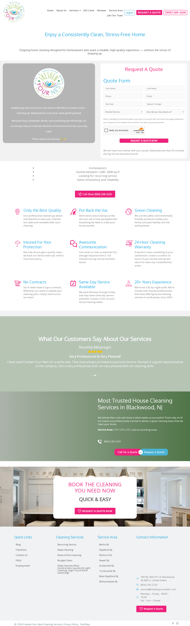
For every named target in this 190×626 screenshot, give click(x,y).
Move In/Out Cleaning (69, 555)
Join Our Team (115, 15)
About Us (61, 10)
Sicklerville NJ (106, 565)
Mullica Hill (105, 555)
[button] (80, 10)
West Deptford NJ (108, 576)
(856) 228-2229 (149, 584)
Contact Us (22, 555)
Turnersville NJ (107, 571)
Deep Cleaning (65, 549)
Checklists (21, 549)
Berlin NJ (104, 544)
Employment (23, 565)
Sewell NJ (104, 560)
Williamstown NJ (108, 581)
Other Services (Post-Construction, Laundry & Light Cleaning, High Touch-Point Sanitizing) (73, 569)
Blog (18, 544)
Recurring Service (66, 544)
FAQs (18, 560)
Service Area (116, 10)
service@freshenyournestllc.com (158, 589)
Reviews (101, 10)
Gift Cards (88, 10)
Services (73, 10)
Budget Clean (64, 560)
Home (50, 10)
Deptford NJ (105, 549)
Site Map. (85, 624)
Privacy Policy (70, 624)
